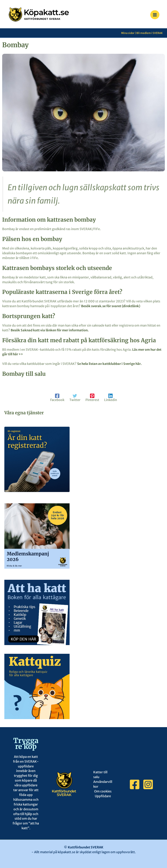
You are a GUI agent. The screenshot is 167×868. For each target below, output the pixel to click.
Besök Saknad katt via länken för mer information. (50, 330)
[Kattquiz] (37, 686)
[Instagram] (14, 33)
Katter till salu (100, 774)
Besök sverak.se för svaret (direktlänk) (110, 306)
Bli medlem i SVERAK (149, 33)
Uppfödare (103, 796)
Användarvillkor (102, 784)
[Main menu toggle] (154, 14)
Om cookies (103, 791)
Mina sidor (127, 33)
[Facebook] (7, 33)
